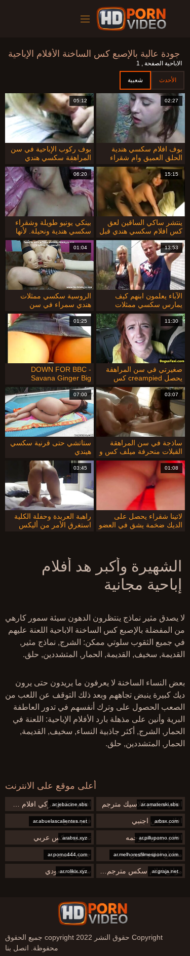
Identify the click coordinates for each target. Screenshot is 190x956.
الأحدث (167, 80)
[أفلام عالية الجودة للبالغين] (92, 913)
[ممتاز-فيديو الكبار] (133, 18)
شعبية (135, 80)
